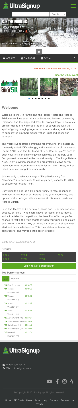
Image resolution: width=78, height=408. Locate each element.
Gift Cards (19, 400)
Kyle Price (11, 285)
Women (15, 278)
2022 (60, 255)
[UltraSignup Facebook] (57, 381)
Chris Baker (12, 325)
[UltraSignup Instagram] (64, 381)
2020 (6, 259)
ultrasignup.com (22, 368)
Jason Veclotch (14, 321)
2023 (42, 255)
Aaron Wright (13, 318)
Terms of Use (67, 400)
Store (37, 400)
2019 (24, 259)
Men (5, 278)
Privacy (39, 404)
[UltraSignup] (21, 5)
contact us (20, 364)
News (29, 400)
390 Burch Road (12, 26)
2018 (42, 259)
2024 (24, 255)
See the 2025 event (66, 74)
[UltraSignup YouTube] (50, 381)
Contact (54, 400)
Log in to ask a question (38, 265)
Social (47, 58)
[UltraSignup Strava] (72, 381)
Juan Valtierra (13, 329)
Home (8, 400)
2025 (6, 255)
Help (45, 400)
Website (10, 58)
